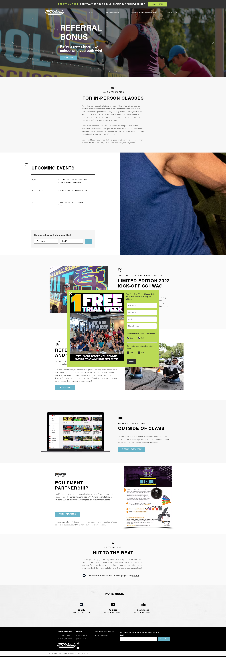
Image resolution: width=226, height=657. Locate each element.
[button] (70, 293)
